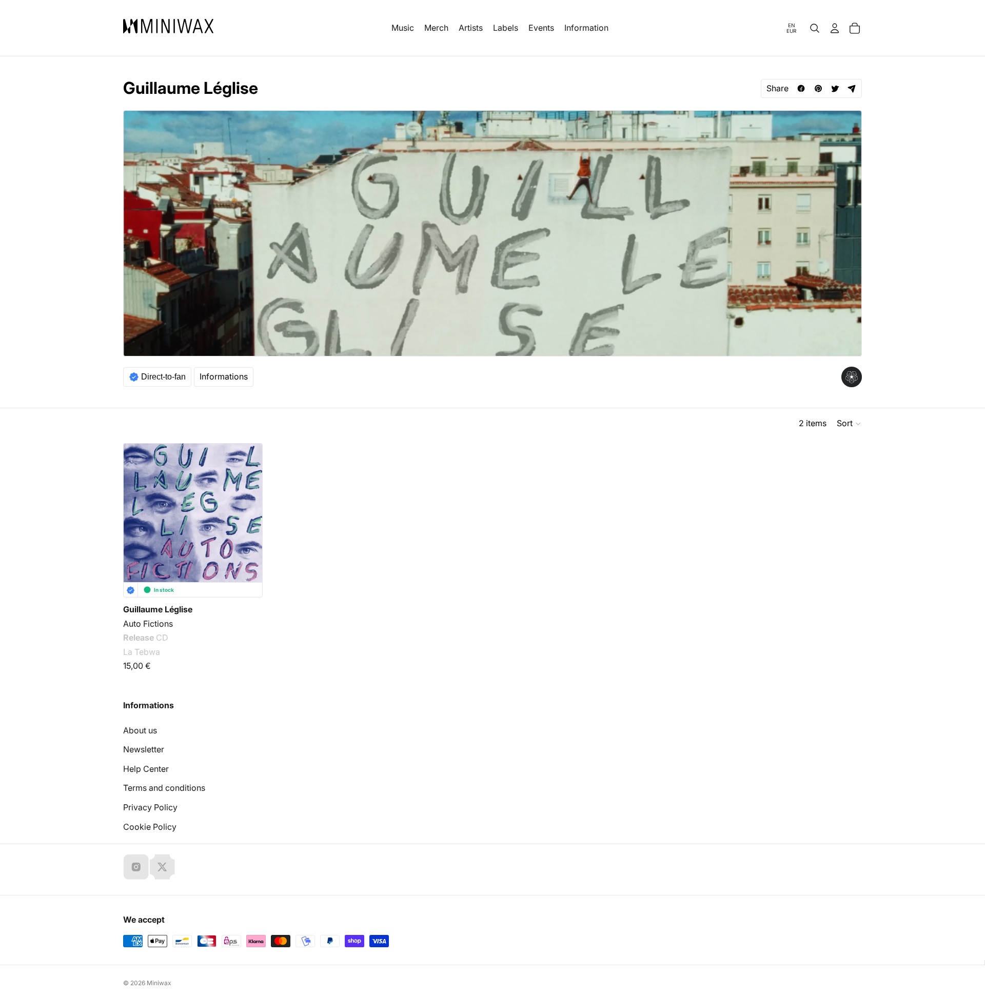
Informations (224, 376)
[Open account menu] (835, 28)
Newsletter (143, 749)
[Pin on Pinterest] (818, 88)
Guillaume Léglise (157, 609)
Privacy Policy (150, 807)
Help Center (146, 769)
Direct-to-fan (163, 376)
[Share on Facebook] (801, 88)
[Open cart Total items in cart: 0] (855, 28)
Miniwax (159, 983)
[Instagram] (136, 867)
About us (140, 730)
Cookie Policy (149, 827)
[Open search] (814, 28)
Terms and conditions (164, 788)
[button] (849, 423)
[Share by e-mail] (852, 88)
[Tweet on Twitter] (835, 88)
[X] (162, 867)
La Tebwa (141, 652)
